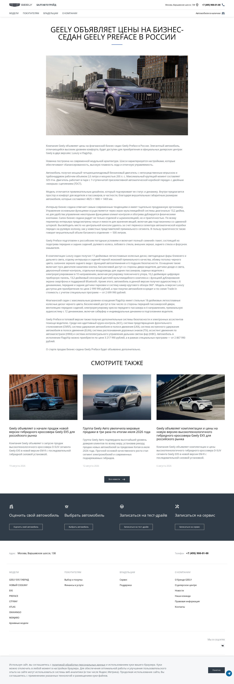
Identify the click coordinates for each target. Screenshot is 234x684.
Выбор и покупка (73, 579)
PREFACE (13, 595)
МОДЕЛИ (14, 13)
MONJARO (14, 617)
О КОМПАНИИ (69, 13)
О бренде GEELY (183, 579)
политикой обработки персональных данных (78, 664)
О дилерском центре (186, 585)
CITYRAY (13, 601)
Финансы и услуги (73, 585)
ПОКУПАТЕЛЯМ (31, 13)
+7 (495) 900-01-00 (197, 553)
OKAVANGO (15, 612)
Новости (179, 590)
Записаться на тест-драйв (136, 527)
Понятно (216, 670)
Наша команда (183, 595)
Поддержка (126, 585)
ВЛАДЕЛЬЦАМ (50, 13)
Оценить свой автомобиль (26, 527)
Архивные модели (18, 623)
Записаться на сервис (189, 527)
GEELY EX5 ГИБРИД (19, 579)
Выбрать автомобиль (79, 527)
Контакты (180, 606)
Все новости (114, 479)
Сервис (123, 579)
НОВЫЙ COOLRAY (18, 585)
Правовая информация (187, 601)
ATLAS (12, 606)
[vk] (222, 646)
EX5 (11, 590)
